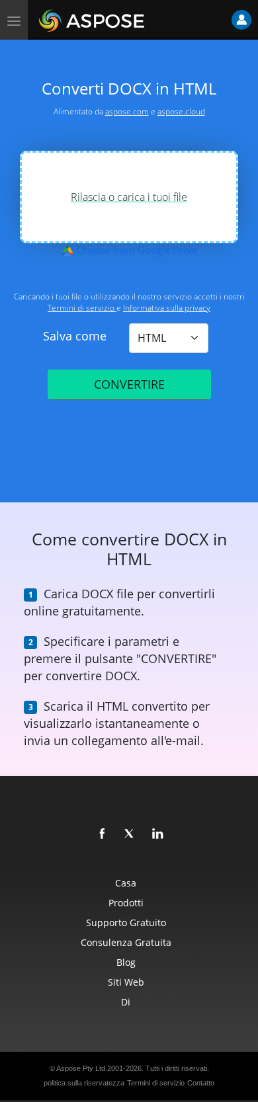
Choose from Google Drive (135, 249)
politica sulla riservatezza (84, 1083)
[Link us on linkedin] (158, 834)
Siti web (126, 982)
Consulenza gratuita (126, 942)
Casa (125, 883)
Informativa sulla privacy (166, 307)
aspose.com (127, 111)
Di (125, 1002)
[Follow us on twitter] (130, 834)
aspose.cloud (181, 111)
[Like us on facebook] (102, 834)
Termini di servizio (82, 307)
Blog (126, 962)
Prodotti (126, 902)
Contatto (200, 1083)
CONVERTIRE (129, 384)
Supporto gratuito (126, 922)
